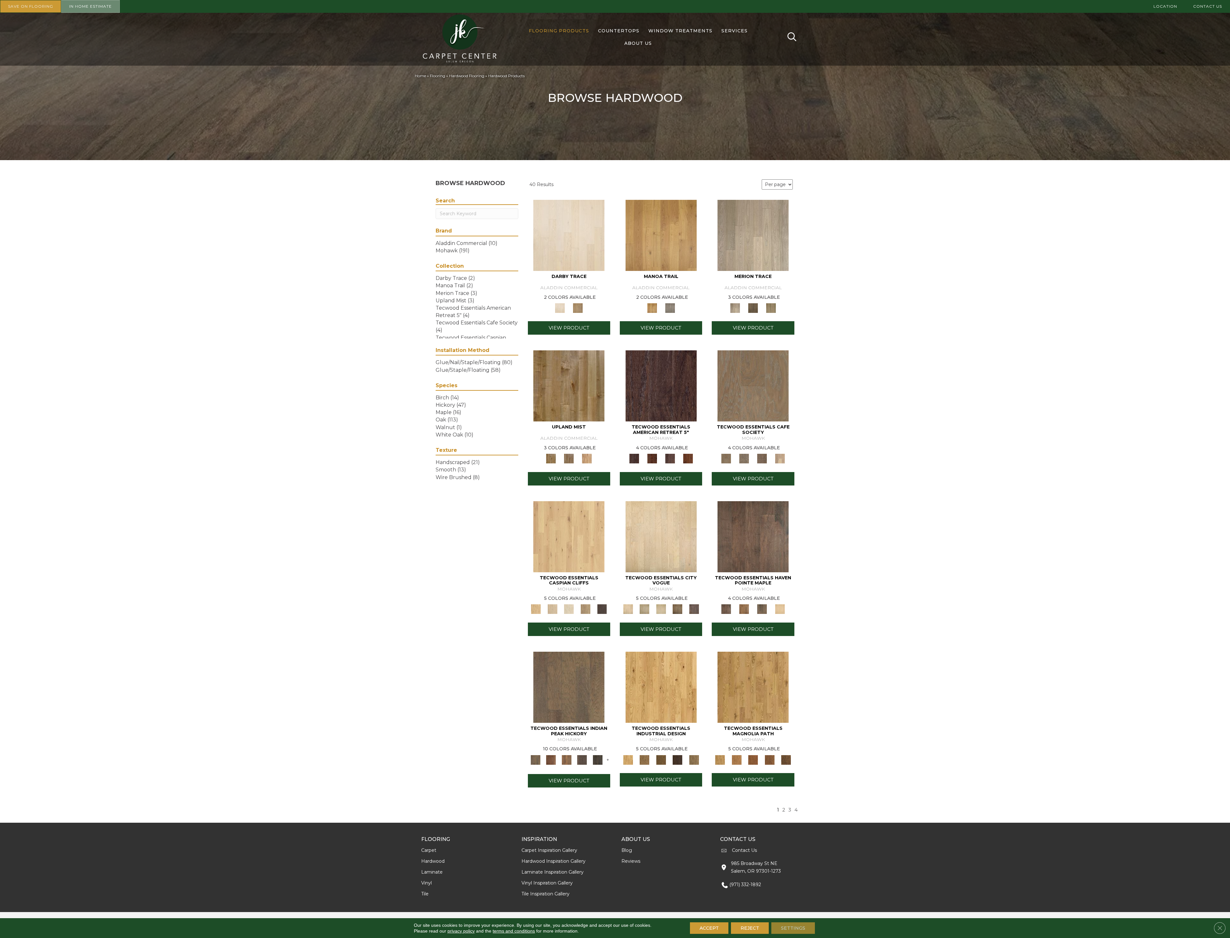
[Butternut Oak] (688, 458)
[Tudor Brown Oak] (769, 759)
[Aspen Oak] (661, 608)
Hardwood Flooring (466, 75)
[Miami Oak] (644, 608)
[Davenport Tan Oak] (644, 759)
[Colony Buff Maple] (587, 458)
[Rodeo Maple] (753, 536)
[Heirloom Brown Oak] (786, 759)
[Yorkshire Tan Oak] (736, 759)
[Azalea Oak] (661, 235)
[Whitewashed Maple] (780, 608)
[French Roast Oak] (762, 458)
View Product (569, 328)
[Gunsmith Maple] (744, 608)
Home (420, 75)
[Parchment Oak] (578, 307)
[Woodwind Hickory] (568, 686)
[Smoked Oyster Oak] (569, 608)
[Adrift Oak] (753, 235)
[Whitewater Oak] (552, 608)
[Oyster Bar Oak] (771, 307)
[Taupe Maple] (762, 608)
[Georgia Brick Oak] (753, 759)
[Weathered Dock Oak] (601, 608)
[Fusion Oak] (744, 458)
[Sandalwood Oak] (585, 608)
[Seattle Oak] (661, 536)
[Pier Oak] (753, 307)
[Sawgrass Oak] (568, 536)
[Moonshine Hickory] (582, 759)
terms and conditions (514, 931)
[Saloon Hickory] (566, 759)
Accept (709, 928)
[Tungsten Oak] (694, 759)
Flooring (437, 75)
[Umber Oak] (677, 759)
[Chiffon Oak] (568, 235)
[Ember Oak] (670, 307)
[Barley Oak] (753, 686)
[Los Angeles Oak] (694, 608)
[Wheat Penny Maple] (568, 385)
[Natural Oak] (661, 686)
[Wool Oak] (661, 385)
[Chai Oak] (780, 458)
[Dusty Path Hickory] (551, 759)
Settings (793, 928)
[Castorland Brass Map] (569, 458)
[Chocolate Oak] (652, 458)
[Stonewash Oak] (670, 458)
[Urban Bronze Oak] (661, 759)
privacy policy (461, 931)
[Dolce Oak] (753, 385)
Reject (750, 928)
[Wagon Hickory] (597, 759)
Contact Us (744, 850)
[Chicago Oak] (677, 608)
